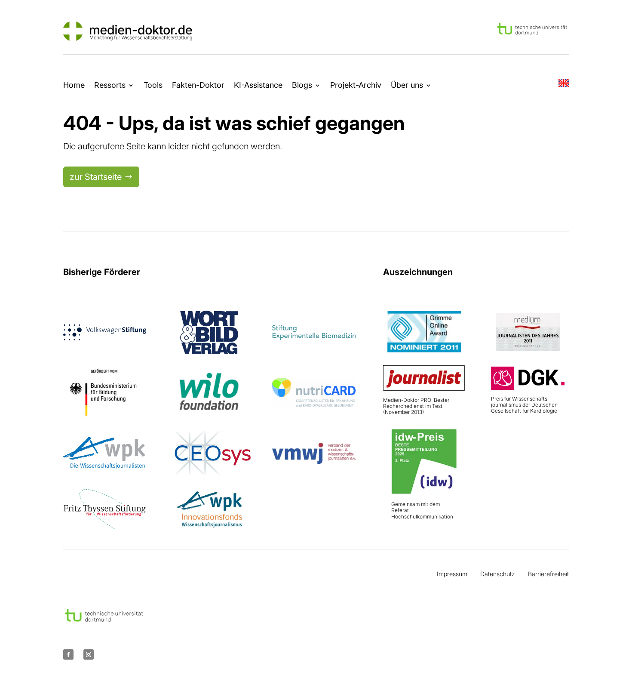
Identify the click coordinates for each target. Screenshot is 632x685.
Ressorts (110, 84)
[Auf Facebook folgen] (68, 654)
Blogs (302, 84)
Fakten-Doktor (198, 84)
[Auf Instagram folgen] (88, 654)
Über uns (407, 84)
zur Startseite (96, 177)
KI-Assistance (258, 84)
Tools (153, 84)
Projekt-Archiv (355, 84)
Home (74, 84)
